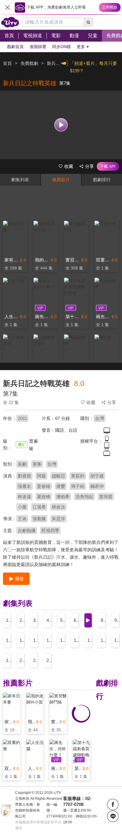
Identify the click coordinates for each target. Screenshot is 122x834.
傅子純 (77, 486)
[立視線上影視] (10, 22)
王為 (22, 518)
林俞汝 (58, 506)
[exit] (7, 7)
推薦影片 (61, 179)
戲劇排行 (102, 179)
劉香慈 (24, 475)
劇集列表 (20, 179)
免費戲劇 (29, 63)
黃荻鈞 (77, 475)
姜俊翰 (43, 486)
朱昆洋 (58, 518)
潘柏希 (63, 496)
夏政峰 (43, 496)
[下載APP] (108, 166)
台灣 (99, 418)
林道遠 (24, 496)
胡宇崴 (97, 475)
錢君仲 (97, 486)
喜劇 (22, 464)
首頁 (7, 63)
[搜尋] (88, 22)
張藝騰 (39, 518)
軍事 (37, 464)
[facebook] (113, 804)
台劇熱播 (27, 530)
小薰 (22, 506)
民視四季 (50, 530)
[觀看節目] (61, 124)
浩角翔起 (84, 496)
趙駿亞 (58, 475)
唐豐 (60, 486)
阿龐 (41, 475)
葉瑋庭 (106, 496)
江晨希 (39, 506)
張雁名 (24, 486)
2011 (22, 418)
